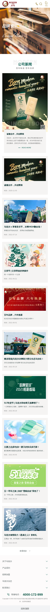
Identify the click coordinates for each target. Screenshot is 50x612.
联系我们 (6, 588)
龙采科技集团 (26, 601)
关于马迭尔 (7, 561)
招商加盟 (6, 575)
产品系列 (6, 568)
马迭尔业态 (7, 581)
